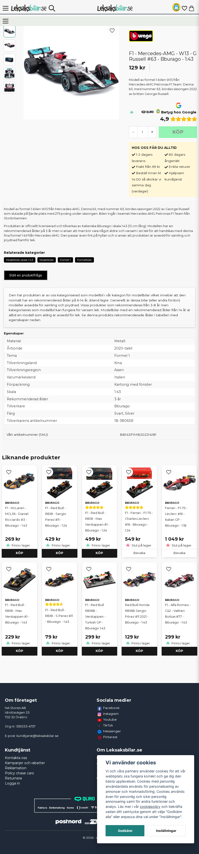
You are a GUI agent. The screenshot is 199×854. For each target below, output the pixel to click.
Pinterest (110, 737)
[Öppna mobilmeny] (5, 8)
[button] (176, 8)
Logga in (12, 783)
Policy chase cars (19, 773)
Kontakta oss (16, 758)
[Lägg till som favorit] (184, 8)
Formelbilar (84, 260)
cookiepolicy (150, 806)
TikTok (108, 725)
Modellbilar (47, 260)
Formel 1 (65, 260)
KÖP (19, 553)
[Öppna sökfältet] (52, 8)
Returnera (13, 778)
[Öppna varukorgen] (191, 8)
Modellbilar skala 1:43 (19, 260)
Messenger (112, 731)
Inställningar (166, 831)
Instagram (111, 714)
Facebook (111, 708)
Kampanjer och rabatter (25, 763)
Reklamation (15, 768)
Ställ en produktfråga (25, 275)
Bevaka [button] (139, 553)
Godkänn (125, 831)
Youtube (110, 719)
